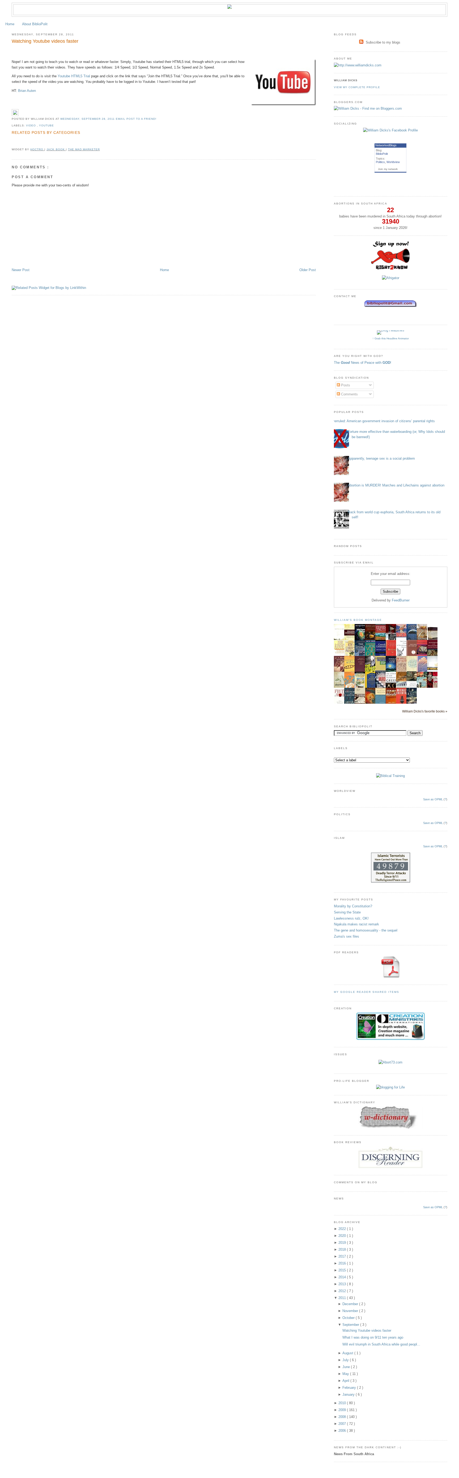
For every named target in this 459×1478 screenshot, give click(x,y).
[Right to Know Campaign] (390, 269)
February (349, 1388)
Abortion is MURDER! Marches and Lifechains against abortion (396, 485)
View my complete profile (357, 87)
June (346, 1367)
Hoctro (37, 149)
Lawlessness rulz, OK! (351, 918)
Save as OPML (433, 799)
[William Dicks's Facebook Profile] (390, 130)
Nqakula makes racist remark (356, 924)
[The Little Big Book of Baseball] (402, 636)
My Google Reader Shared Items (366, 991)
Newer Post (20, 270)
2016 (342, 1263)
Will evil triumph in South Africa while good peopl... (381, 1344)
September (351, 1325)
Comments (349, 394)
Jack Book (56, 149)
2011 (342, 1298)
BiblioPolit (382, 153)
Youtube (46, 125)
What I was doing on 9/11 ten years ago (372, 1337)
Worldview (393, 162)
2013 (342, 1284)
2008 (342, 1417)
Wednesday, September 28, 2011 (88, 118)
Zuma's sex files (346, 936)
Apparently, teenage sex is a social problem (381, 458)
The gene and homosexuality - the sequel (365, 930)
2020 (342, 1236)
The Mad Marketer (84, 149)
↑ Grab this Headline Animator (390, 338)
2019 (342, 1243)
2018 (342, 1249)
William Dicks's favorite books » (424, 711)
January (349, 1394)
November (350, 1311)
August (348, 1353)
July (346, 1360)
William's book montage (358, 619)
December (350, 1304)
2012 (342, 1291)
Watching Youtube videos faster (45, 41)
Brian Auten (27, 91)
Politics (380, 162)
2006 (342, 1431)
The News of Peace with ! (362, 363)
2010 (342, 1403)
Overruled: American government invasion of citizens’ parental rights (382, 421)
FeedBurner (401, 600)
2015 (342, 1270)
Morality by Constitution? (353, 906)
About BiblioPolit (35, 24)
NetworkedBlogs (386, 145)
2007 (342, 1424)
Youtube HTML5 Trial (74, 76)
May (346, 1374)
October (349, 1318)
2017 (342, 1256)
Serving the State (347, 912)
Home (9, 24)
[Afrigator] (390, 278)
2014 (342, 1277)
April (346, 1381)
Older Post (307, 270)
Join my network (388, 169)
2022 (342, 1229)
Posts (345, 385)
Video (31, 125)
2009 (342, 1410)
